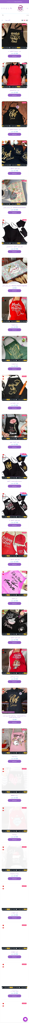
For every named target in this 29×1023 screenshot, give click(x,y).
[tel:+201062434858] (8, 8)
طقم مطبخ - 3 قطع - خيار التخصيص (14, 246)
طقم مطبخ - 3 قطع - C (14, 520)
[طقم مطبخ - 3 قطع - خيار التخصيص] (14, 231)
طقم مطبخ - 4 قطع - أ (14, 559)
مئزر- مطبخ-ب (14, 913)
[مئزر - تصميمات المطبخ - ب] (14, 36)
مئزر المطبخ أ (15, 325)
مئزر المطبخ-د (14, 364)
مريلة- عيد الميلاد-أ (14, 873)
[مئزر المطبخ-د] (14, 349)
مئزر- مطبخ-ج (14, 952)
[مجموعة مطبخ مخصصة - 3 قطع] (14, 466)
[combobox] (15, 15)
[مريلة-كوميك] (14, 741)
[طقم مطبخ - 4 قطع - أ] (14, 544)
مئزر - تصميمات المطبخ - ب (14, 51)
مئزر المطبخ (14, 598)
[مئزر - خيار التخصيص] (14, 75)
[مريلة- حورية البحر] (14, 661)
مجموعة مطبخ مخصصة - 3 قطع (14, 481)
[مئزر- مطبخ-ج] (14, 937)
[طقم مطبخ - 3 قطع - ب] (14, 622)
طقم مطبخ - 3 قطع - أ (14, 168)
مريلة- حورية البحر (14, 676)
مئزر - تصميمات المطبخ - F (14, 129)
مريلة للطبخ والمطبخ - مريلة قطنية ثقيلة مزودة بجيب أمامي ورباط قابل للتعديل (14, 716)
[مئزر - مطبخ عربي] (14, 388)
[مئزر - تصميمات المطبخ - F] (14, 114)
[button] (11, 8)
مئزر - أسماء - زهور (14, 442)
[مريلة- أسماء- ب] (14, 976)
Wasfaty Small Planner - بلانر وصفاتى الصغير (14, 207)
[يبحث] (3, 15)
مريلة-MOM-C (14, 795)
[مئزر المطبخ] (14, 583)
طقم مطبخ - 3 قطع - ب (14, 637)
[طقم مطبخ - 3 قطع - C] (14, 505)
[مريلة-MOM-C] (14, 780)
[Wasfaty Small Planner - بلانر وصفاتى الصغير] (14, 192)
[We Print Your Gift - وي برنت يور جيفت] (20, 8)
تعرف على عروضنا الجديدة (10, 1)
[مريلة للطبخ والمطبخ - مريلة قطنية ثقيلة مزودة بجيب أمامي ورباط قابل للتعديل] (14, 701)
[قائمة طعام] (27, 8)
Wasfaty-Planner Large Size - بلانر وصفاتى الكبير (14, 285)
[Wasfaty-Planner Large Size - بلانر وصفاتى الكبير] (14, 271)
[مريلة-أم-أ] (14, 819)
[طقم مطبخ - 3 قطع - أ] (14, 153)
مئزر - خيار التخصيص (14, 90)
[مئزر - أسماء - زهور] (14, 427)
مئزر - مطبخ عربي (14, 403)
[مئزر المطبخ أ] (14, 310)
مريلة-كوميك (14, 756)
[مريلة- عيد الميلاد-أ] (14, 858)
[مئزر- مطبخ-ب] (14, 898)
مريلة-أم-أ (14, 834)
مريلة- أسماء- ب (14, 991)
